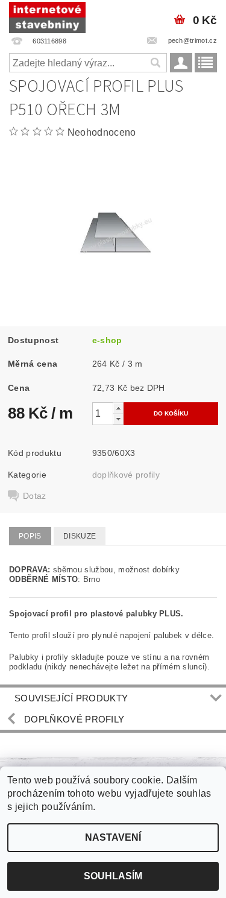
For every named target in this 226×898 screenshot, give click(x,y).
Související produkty (71, 698)
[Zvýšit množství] (118, 408)
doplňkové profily (126, 474)
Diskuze (79, 536)
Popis (30, 536)
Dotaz (34, 496)
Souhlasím (113, 876)
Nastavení (113, 837)
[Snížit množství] (118, 419)
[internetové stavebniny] (47, 15)
